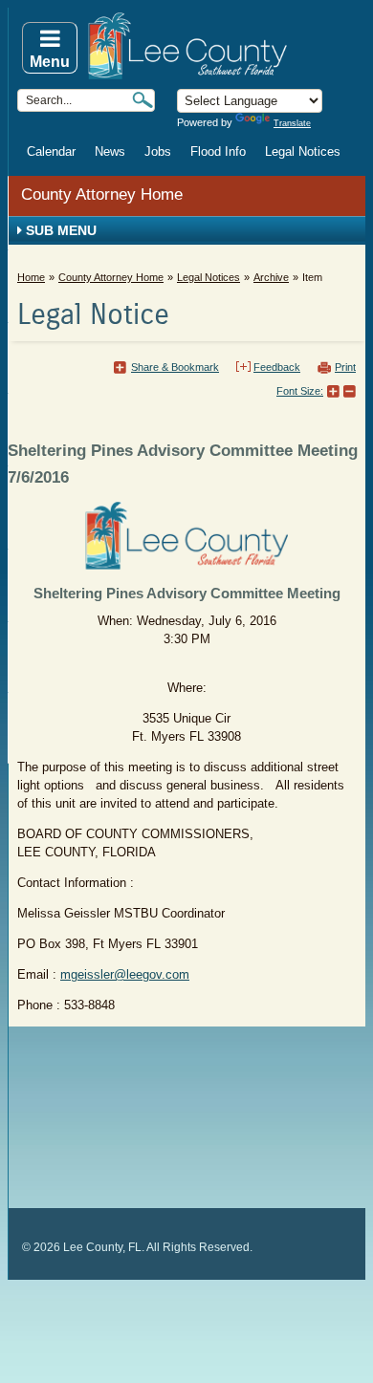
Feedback (276, 367)
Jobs (157, 151)
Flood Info (218, 151)
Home (31, 277)
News (110, 151)
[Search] (142, 100)
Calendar (51, 151)
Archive (271, 277)
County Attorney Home (102, 194)
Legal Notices (302, 151)
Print (345, 367)
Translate (292, 123)
